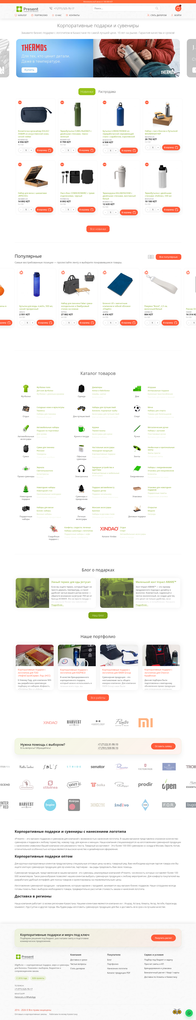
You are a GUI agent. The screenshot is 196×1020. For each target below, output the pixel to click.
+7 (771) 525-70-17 (64, 8)
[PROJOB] (169, 805)
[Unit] (26, 784)
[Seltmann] (121, 766)
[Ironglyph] (50, 805)
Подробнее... (57, 605)
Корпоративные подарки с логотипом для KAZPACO (74, 671)
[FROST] (98, 722)
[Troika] (145, 766)
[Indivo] (74, 805)
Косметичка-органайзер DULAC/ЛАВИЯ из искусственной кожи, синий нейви (33, 134)
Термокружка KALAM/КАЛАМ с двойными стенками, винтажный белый (119, 196)
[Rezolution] (74, 766)
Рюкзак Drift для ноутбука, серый (160, 309)
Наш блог (98, 615)
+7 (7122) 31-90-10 (108, 744)
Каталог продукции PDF (118, 972)
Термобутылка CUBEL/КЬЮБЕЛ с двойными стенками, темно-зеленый (75, 134)
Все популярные (168, 256)
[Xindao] (50, 722)
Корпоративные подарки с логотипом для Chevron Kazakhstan (158, 672)
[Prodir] (98, 784)
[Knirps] (26, 805)
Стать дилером (77, 968)
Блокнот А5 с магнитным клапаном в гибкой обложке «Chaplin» (75, 306)
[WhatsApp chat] (189, 1013)
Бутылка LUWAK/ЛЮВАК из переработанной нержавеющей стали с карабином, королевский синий (119, 135)
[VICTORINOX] (98, 766)
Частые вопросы (78, 964)
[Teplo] (169, 766)
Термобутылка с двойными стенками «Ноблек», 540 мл (158, 194)
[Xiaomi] (146, 722)
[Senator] (50, 766)
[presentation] (149, 257)
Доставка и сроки (78, 959)
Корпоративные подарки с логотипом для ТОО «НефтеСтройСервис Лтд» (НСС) (34, 672)
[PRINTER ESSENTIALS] (145, 784)
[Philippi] (74, 784)
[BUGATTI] (145, 805)
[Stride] (26, 766)
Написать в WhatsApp (25, 997)
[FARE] (97, 805)
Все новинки (98, 229)
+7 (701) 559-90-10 (108, 748)
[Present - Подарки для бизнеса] (28, 8)
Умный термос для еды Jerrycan (71, 582)
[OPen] (122, 784)
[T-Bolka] (50, 784)
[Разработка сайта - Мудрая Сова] (177, 1015)
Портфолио (112, 964)
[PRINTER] (122, 722)
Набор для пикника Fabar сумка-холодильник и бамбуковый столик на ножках (35, 306)
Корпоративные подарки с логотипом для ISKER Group (116, 671)
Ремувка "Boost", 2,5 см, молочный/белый (114, 307)
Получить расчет (163, 938)
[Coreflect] (169, 784)
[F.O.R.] (121, 805)
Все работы (98, 698)
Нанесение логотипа (117, 968)
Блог (109, 959)
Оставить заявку (163, 746)
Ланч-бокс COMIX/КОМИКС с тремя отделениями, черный (77, 194)
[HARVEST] (74, 722)
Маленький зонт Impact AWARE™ (156, 582)
